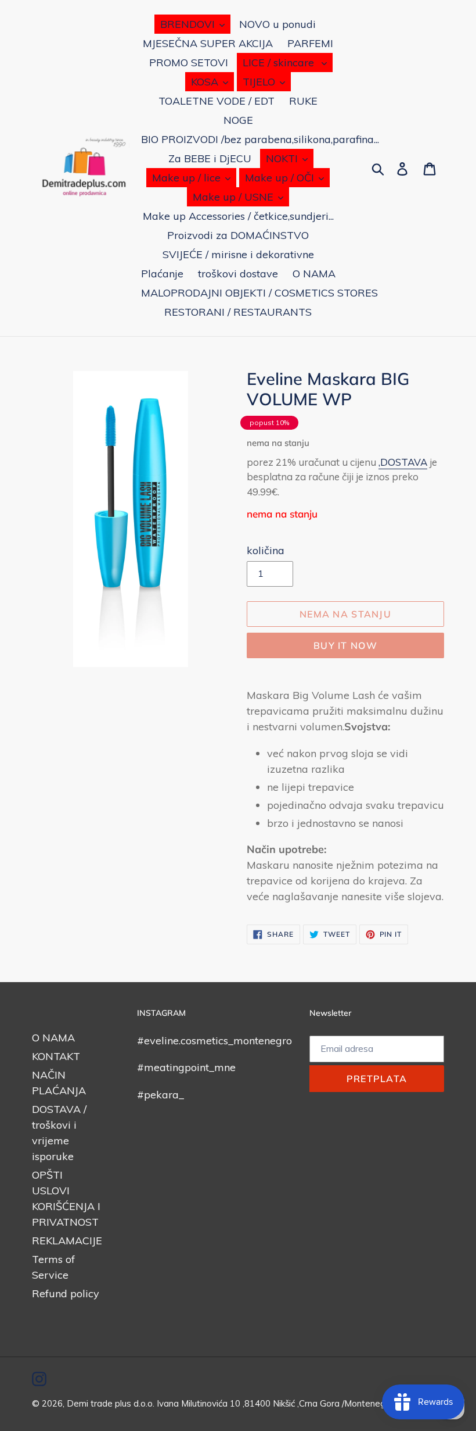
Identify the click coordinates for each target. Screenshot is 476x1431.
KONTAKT (56, 1056)
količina (265, 550)
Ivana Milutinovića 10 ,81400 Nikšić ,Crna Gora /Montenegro (275, 1403)
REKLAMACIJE (67, 1240)
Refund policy (65, 1293)
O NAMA (53, 1037)
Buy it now (345, 645)
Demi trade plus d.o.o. (112, 1403)
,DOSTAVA (402, 462)
